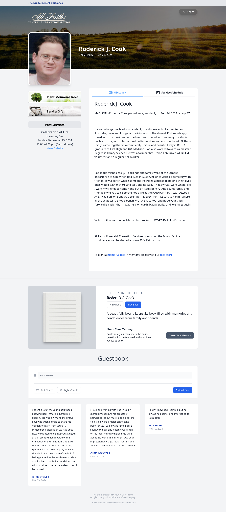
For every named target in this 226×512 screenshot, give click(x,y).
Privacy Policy (103, 497)
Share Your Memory (180, 335)
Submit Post (182, 390)
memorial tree (116, 255)
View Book (115, 304)
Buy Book (133, 304)
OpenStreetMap (116, 502)
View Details (55, 148)
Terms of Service (122, 497)
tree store (166, 255)
